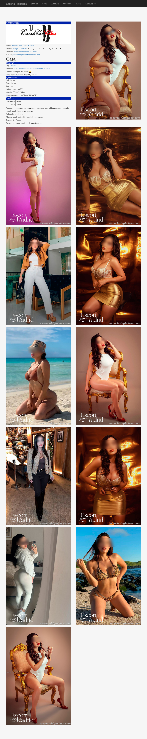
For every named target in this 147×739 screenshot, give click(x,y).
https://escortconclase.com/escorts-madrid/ (32, 69)
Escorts (34, 3)
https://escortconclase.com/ (25, 52)
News (44, 3)
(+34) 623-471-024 (20, 49)
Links (78, 3)
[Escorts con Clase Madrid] (38, 34)
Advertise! (67, 3)
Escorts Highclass (16, 3)
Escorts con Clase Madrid (23, 46)
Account (55, 3)
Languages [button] (90, 3)
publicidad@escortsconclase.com (26, 55)
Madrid (13, 66)
